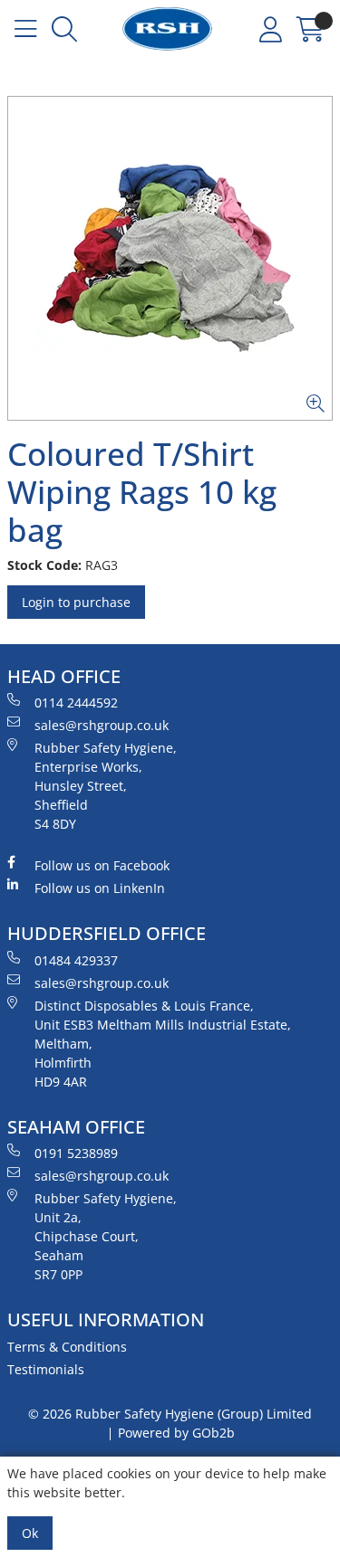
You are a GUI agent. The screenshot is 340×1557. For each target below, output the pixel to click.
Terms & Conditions (67, 1346)
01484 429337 (76, 960)
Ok (30, 1533)
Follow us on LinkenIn (99, 888)
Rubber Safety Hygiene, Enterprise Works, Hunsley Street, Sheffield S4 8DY (105, 785)
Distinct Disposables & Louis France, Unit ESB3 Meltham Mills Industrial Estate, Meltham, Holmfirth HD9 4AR (162, 1043)
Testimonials (45, 1369)
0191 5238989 (76, 1153)
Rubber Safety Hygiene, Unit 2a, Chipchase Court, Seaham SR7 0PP (105, 1236)
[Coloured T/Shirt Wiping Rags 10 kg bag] (170, 258)
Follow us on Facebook (102, 865)
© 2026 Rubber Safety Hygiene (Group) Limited (170, 1413)
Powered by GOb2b (176, 1432)
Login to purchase (76, 602)
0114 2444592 (76, 702)
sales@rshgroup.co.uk (101, 725)
